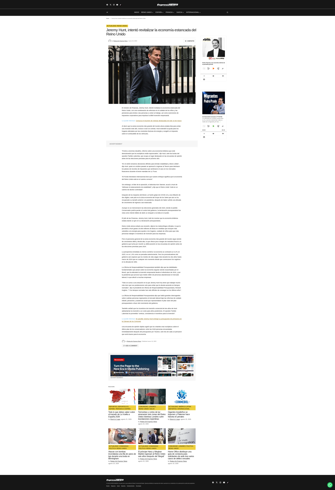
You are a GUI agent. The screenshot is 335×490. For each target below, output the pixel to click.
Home (107, 18)
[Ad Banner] (151, 365)
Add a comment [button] (131, 346)
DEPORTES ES (123, 406)
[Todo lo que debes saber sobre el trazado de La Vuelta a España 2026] (122, 396)
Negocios (113, 485)
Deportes (123, 485)
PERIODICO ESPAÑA (123, 409)
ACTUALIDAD (111, 26)
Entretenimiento (130, 485)
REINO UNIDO (122, 26)
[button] (107, 12)
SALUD (152, 409)
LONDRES (152, 406)
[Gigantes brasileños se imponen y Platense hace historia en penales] (182, 396)
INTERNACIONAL (183, 409)
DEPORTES (113, 406)
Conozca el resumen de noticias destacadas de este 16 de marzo (159, 121)
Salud (118, 485)
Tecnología (138, 485)
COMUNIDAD (143, 406)
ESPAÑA (112, 409)
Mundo (108, 485)
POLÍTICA (112, 448)
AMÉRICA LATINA (185, 406)
